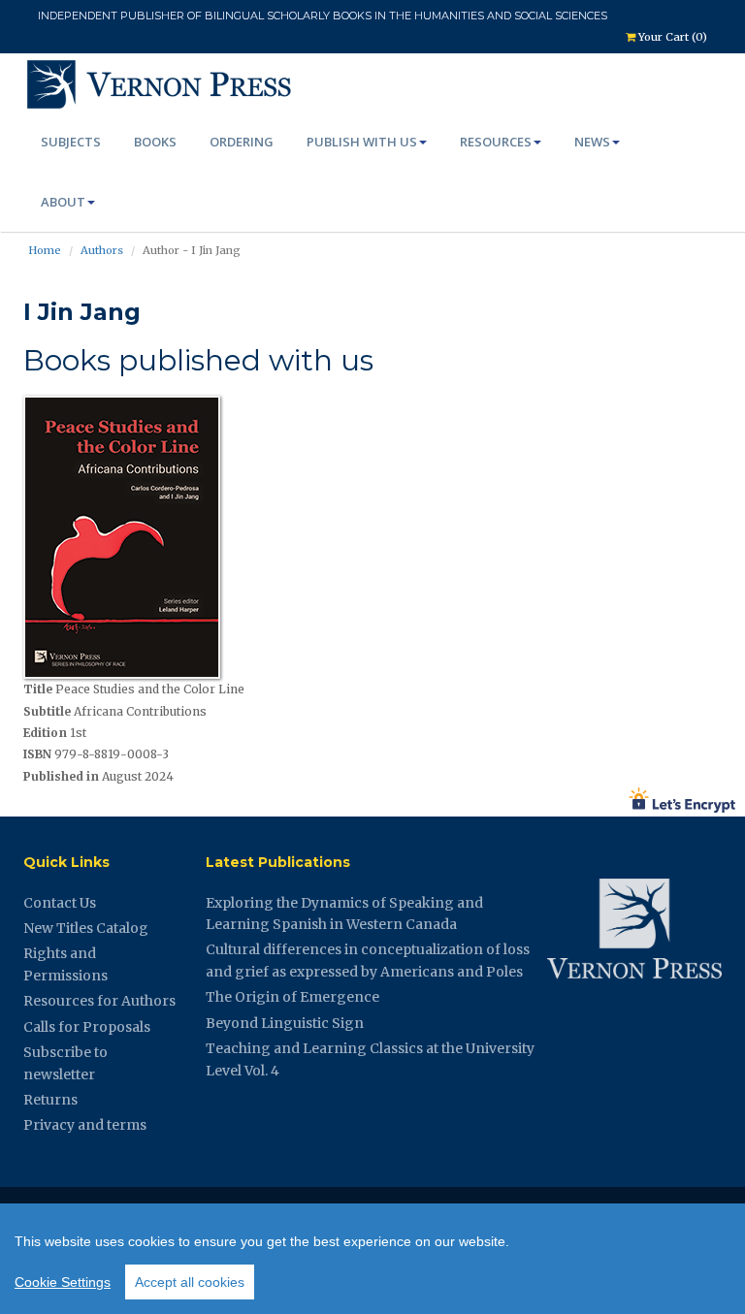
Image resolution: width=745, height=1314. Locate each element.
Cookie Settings (63, 1282)
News (592, 141)
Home (44, 250)
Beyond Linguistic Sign (285, 1023)
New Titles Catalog (85, 928)
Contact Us (59, 903)
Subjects (71, 141)
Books (155, 141)
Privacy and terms (84, 1125)
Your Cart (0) (671, 37)
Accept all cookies (189, 1282)
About (63, 201)
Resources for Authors (99, 1001)
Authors (102, 250)
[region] (372, 1258)
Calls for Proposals (86, 1027)
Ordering (242, 141)
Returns (50, 1099)
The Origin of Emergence (292, 997)
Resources (496, 141)
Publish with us (362, 141)
